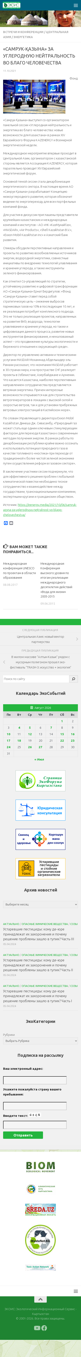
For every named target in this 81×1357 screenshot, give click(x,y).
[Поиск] (73, 678)
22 (62, 740)
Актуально (11, 923)
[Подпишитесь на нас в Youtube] (37, 1328)
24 (8, 747)
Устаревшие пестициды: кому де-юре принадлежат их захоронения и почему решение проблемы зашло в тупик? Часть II (38, 965)
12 (30, 734)
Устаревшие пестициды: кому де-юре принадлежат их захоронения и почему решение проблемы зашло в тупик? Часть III (38, 934)
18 (19, 740)
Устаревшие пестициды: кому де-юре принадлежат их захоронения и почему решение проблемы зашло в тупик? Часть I (37, 996)
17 (8, 740)
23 (73, 740)
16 (73, 734)
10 (8, 734)
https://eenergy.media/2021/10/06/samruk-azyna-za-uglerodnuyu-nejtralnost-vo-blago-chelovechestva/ (40, 510)
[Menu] (76, 5)
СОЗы (74, 923)
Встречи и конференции (23, 32)
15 (62, 734)
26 (30, 747)
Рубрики (9, 1034)
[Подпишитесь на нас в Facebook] (44, 1328)
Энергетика (23, 37)
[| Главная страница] (14, 5)
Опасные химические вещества (45, 923)
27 (40, 747)
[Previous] (33, 1189)
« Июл (39, 759)
